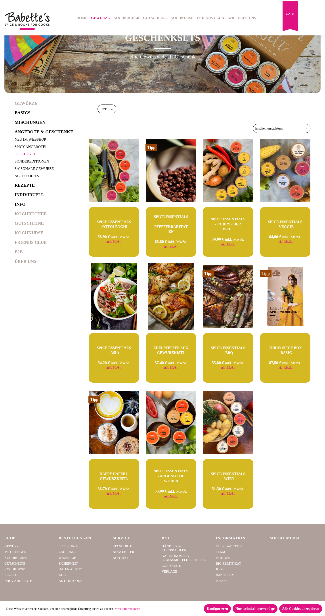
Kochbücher (31, 213)
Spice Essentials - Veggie (285, 224)
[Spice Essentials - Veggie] (285, 170)
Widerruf (67, 558)
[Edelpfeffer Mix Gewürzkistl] (171, 296)
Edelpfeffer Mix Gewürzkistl (170, 350)
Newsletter (123, 552)
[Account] (318, 18)
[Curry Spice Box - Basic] (285, 296)
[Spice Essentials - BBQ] (228, 296)
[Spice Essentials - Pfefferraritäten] (171, 170)
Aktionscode (70, 581)
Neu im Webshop (30, 139)
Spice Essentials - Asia (114, 350)
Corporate (171, 566)
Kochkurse (29, 232)
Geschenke (25, 154)
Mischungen (30, 122)
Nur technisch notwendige (255, 608)
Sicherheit (68, 563)
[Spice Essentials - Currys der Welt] (228, 170)
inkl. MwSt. (113, 241)
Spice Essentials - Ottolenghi (114, 224)
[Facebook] (275, 548)
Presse (221, 581)
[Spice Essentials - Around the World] (171, 422)
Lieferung (68, 546)
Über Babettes (229, 546)
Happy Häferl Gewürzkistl (113, 476)
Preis (104, 109)
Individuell (29, 194)
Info (20, 204)
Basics (22, 112)
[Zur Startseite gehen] (27, 21)
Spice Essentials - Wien (228, 476)
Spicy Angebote (18, 581)
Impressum (225, 575)
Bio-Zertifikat (228, 563)
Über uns (25, 261)
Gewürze (26, 103)
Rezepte (25, 185)
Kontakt (121, 558)
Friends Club (31, 242)
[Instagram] (286, 548)
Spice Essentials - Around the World (171, 476)
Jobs (220, 569)
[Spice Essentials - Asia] (114, 296)
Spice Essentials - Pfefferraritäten (171, 224)
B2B (19, 251)
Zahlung (67, 552)
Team (220, 552)
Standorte (122, 546)
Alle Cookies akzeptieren (300, 608)
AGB (62, 575)
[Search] (306, 18)
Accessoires (27, 176)
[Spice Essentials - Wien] (228, 422)
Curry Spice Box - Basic (285, 350)
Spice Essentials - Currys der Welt (228, 224)
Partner (223, 558)
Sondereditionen (32, 161)
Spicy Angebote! (30, 147)
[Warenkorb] (290, 17)
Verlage (169, 571)
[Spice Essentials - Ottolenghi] (114, 170)
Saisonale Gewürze (34, 169)
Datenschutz (70, 569)
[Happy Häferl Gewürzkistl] (114, 422)
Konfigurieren (217, 608)
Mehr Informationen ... (129, 608)
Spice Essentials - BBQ (228, 350)
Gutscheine (29, 223)
